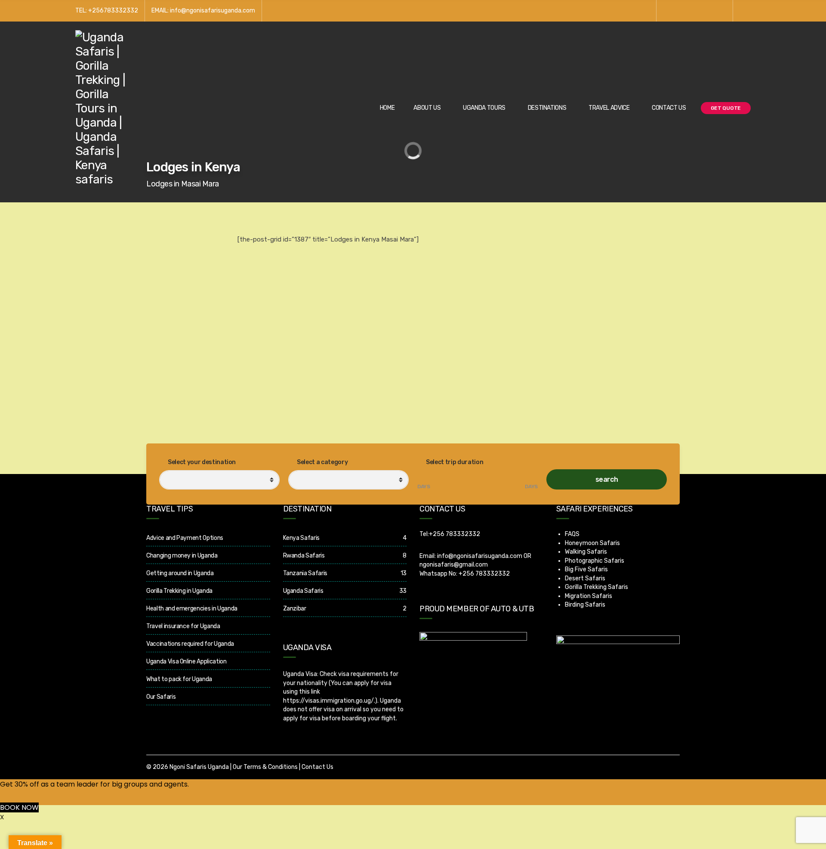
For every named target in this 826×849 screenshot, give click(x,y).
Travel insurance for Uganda (183, 626)
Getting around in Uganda (180, 573)
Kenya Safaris (301, 538)
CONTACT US (669, 108)
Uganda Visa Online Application (186, 661)
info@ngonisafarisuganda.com (479, 556)
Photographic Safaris (594, 560)
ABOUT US (427, 108)
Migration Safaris (588, 596)
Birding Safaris (585, 604)
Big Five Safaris (586, 569)
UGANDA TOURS (484, 108)
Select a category (322, 462)
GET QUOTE (726, 108)
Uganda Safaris (303, 591)
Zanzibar (294, 608)
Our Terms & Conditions (265, 767)
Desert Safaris (585, 578)
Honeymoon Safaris (592, 543)
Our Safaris (161, 696)
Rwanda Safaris (304, 555)
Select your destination (201, 462)
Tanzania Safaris (305, 573)
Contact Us (317, 767)
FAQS (572, 534)
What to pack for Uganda (179, 679)
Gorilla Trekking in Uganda (179, 591)
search (606, 479)
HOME (387, 108)
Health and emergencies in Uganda (191, 608)
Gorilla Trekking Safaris (596, 587)
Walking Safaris (586, 551)
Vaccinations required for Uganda (190, 644)
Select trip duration (454, 462)
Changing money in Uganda (182, 555)
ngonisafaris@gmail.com (453, 564)
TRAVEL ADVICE (609, 108)
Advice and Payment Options (184, 538)
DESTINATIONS (547, 108)
